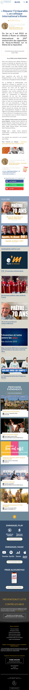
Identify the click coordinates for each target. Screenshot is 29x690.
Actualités (12, 20)
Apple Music (25, 557)
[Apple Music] (25, 552)
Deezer (18, 556)
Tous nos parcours (19, 534)
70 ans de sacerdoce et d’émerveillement (14, 218)
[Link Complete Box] (14, 406)
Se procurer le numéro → (9, 174)
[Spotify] (11, 552)
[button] (17, 2)
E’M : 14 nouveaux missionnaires (12, 271)
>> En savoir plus (20, 610)
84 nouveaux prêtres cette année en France (13, 296)
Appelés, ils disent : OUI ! (14, 241)
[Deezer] (18, 552)
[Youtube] (4, 552)
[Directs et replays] (9, 530)
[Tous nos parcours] (19, 530)
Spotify (11, 556)
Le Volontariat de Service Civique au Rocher (13, 377)
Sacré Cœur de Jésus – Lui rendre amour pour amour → (16, 28)
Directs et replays (9, 534)
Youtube (5, 556)
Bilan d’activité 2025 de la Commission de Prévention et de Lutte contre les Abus (14, 349)
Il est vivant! (17, 20)
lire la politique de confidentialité (11, 650)
